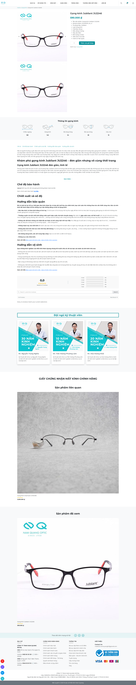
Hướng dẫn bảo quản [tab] (54, 146)
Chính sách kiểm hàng (50, 565)
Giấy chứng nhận (74, 570)
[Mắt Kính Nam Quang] (42, 36)
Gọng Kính (63, 3)
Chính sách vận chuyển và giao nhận (54, 563)
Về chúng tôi (42, 3)
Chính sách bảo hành (49, 558)
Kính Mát (53, 3)
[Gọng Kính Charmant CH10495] (68, 352)
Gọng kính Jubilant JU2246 (25, 531)
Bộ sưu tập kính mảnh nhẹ (77, 558)
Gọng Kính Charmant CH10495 (27, 405)
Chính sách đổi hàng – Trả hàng (53, 568)
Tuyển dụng (73, 568)
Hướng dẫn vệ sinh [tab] (68, 146)
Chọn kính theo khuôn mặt (77, 563)
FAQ (70, 575)
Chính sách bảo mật (49, 555)
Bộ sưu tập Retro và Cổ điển (77, 555)
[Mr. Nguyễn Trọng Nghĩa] (33, 252)
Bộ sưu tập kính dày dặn (76, 560)
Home (18, 7)
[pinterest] (83, 545)
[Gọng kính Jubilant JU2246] (68, 478)
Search (116, 201)
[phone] (2, 678)
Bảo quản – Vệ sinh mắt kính (78, 565)
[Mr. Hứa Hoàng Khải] (102, 252)
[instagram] (79, 545)
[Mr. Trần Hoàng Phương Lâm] (68, 252)
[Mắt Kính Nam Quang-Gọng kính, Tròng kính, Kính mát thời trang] (3, 3)
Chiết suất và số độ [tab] (40, 146)
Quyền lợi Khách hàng (50, 570)
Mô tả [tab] (19, 146)
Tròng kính (75, 3)
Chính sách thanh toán (50, 560)
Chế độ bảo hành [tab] (27, 146)
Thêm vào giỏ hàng (87, 43)
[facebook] (75, 545)
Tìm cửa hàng (73, 573)
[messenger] (2, 667)
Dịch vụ (32, 3)
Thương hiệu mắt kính (90, 3)
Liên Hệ (103, 3)
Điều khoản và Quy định (50, 573)
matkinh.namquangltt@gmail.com (106, 556)
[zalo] (2, 672)
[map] (2, 661)
